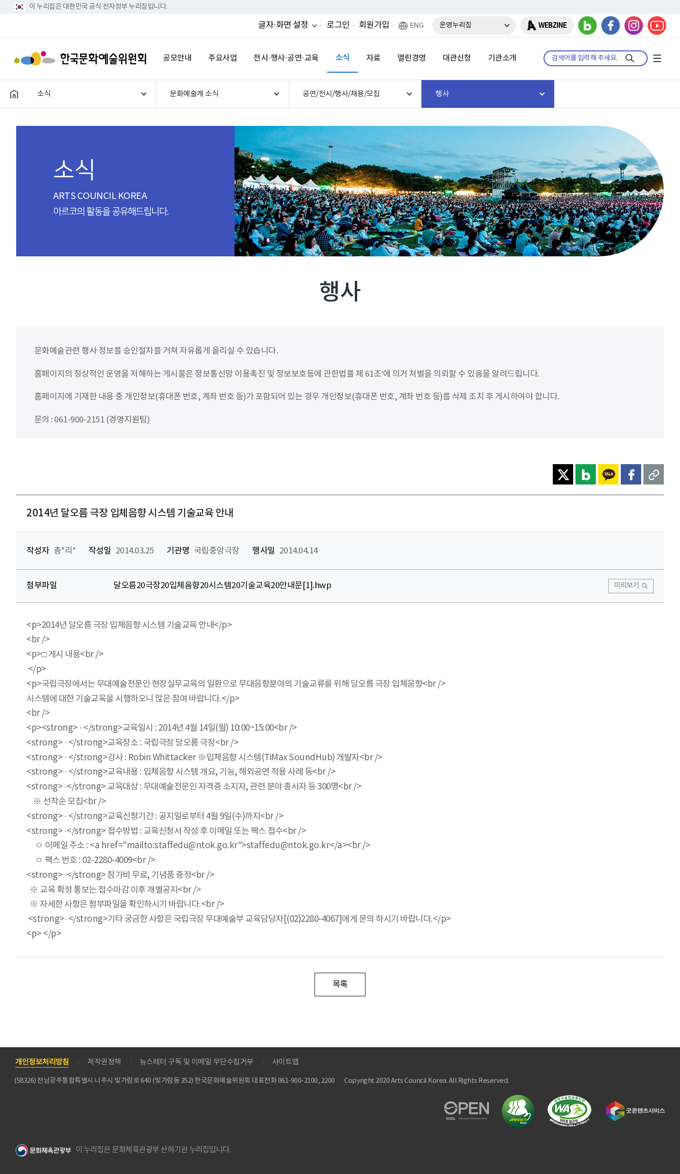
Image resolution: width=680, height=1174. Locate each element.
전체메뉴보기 (657, 58)
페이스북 (610, 25)
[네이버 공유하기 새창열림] (585, 474)
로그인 (338, 25)
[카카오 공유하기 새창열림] (608, 474)
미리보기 (626, 586)
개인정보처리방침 (42, 1062)
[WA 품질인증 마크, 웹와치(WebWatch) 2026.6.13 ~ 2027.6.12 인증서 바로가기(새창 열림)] (569, 1099)
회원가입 (374, 25)
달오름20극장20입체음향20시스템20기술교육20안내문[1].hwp (222, 585)
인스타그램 (633, 25)
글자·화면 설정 (283, 25)
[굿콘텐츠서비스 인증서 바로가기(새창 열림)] (635, 1105)
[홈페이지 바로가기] (14, 94)
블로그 (587, 25)
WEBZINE (552, 25)
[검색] (629, 58)
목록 (340, 984)
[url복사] (653, 474)
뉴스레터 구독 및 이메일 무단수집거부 (196, 1062)
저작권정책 (104, 1062)
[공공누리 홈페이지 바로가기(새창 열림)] (466, 1107)
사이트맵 (285, 1062)
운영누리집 (455, 25)
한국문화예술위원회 (82, 58)
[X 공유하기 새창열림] (563, 474)
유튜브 (657, 25)
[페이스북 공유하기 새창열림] (631, 474)
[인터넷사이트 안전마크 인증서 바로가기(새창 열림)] (518, 1100)
